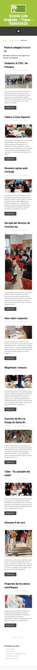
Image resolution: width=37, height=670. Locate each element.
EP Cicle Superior (13, 40)
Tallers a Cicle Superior (17, 117)
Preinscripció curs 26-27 (12, 656)
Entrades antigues (17, 637)
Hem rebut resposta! (15, 318)
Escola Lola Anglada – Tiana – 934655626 (18, 20)
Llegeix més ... (10, 107)
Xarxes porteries (10, 651)
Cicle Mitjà (22, 526)
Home (4, 40)
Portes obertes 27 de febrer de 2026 (16, 653)
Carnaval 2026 (10, 649)
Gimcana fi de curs (14, 522)
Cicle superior (23, 70)
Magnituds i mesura (15, 367)
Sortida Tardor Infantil (12, 658)
